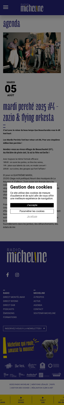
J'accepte (32, 205)
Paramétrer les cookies (32, 211)
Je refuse (32, 216)
